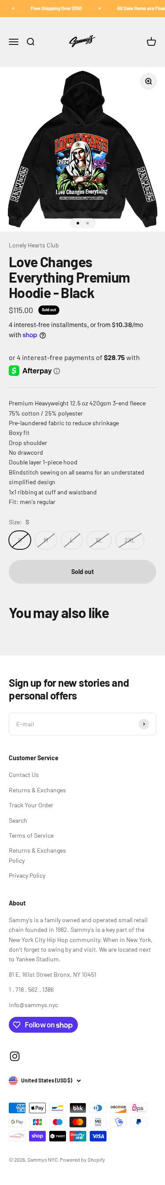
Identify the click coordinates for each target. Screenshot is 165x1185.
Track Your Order (31, 805)
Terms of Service (31, 835)
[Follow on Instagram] (15, 1056)
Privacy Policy (27, 875)
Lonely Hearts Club (34, 245)
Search (18, 820)
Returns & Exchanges (37, 790)
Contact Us (24, 774)
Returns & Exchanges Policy (37, 855)
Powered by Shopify (82, 1159)
